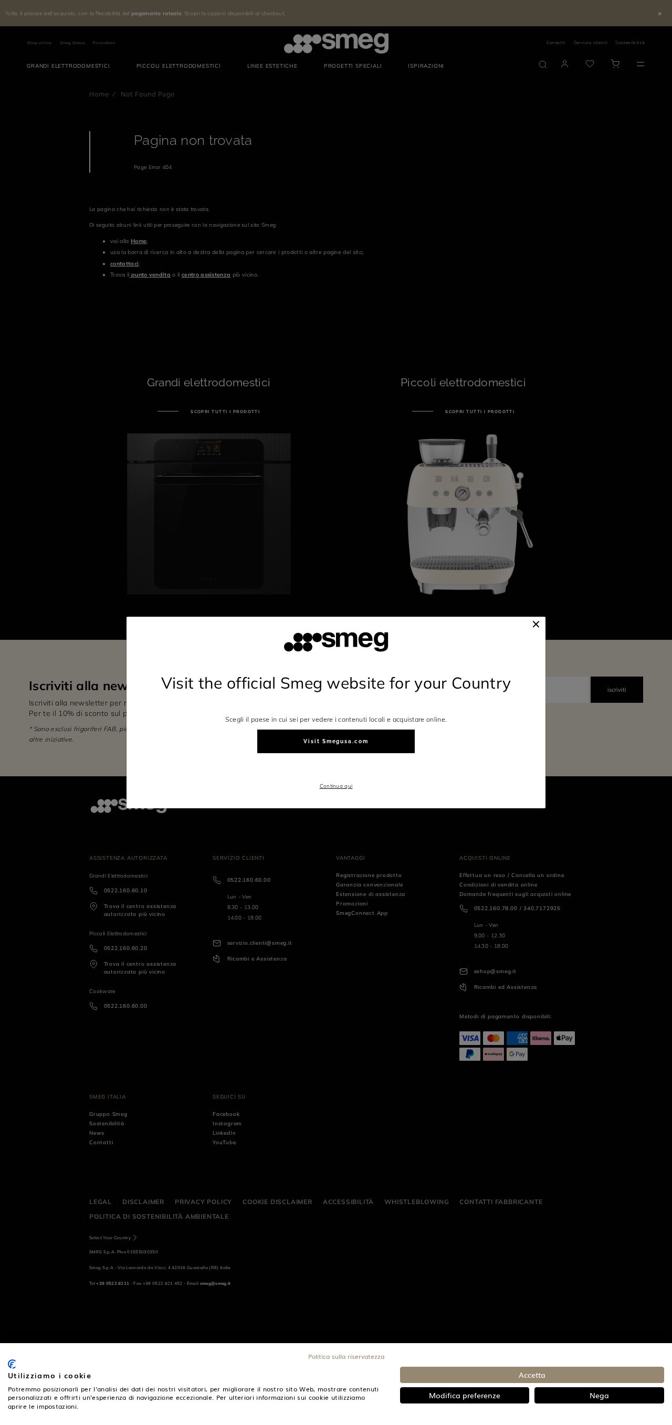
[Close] (536, 624)
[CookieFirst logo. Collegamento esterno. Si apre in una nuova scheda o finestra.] (12, 1364)
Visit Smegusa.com (336, 741)
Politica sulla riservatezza (346, 1356)
